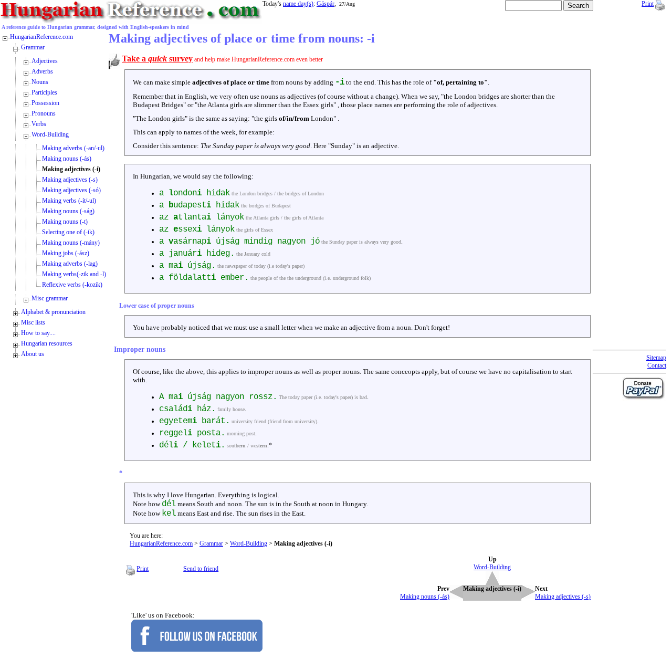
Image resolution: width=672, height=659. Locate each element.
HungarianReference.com (161, 543)
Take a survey (157, 58)
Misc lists (33, 322)
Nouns (40, 82)
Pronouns (44, 113)
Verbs (39, 124)
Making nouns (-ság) (68, 211)
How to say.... (38, 333)
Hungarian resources (46, 343)
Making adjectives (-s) (70, 179)
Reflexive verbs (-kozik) (72, 284)
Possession (45, 103)
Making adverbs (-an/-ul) (73, 148)
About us (32, 354)
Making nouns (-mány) (71, 242)
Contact (656, 365)
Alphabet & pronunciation (53, 312)
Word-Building (248, 543)
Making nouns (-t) (65, 221)
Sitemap (656, 357)
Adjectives (45, 61)
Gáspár (325, 3)
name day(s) (298, 3)
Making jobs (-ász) (65, 253)
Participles (44, 92)
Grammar (211, 543)
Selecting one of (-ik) (68, 232)
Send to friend (200, 568)
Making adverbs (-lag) (70, 263)
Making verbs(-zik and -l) (74, 274)
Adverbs (42, 71)
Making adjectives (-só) (71, 190)
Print (648, 3)
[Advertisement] (634, 189)
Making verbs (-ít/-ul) (69, 200)
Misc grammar (50, 298)
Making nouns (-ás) (66, 158)
